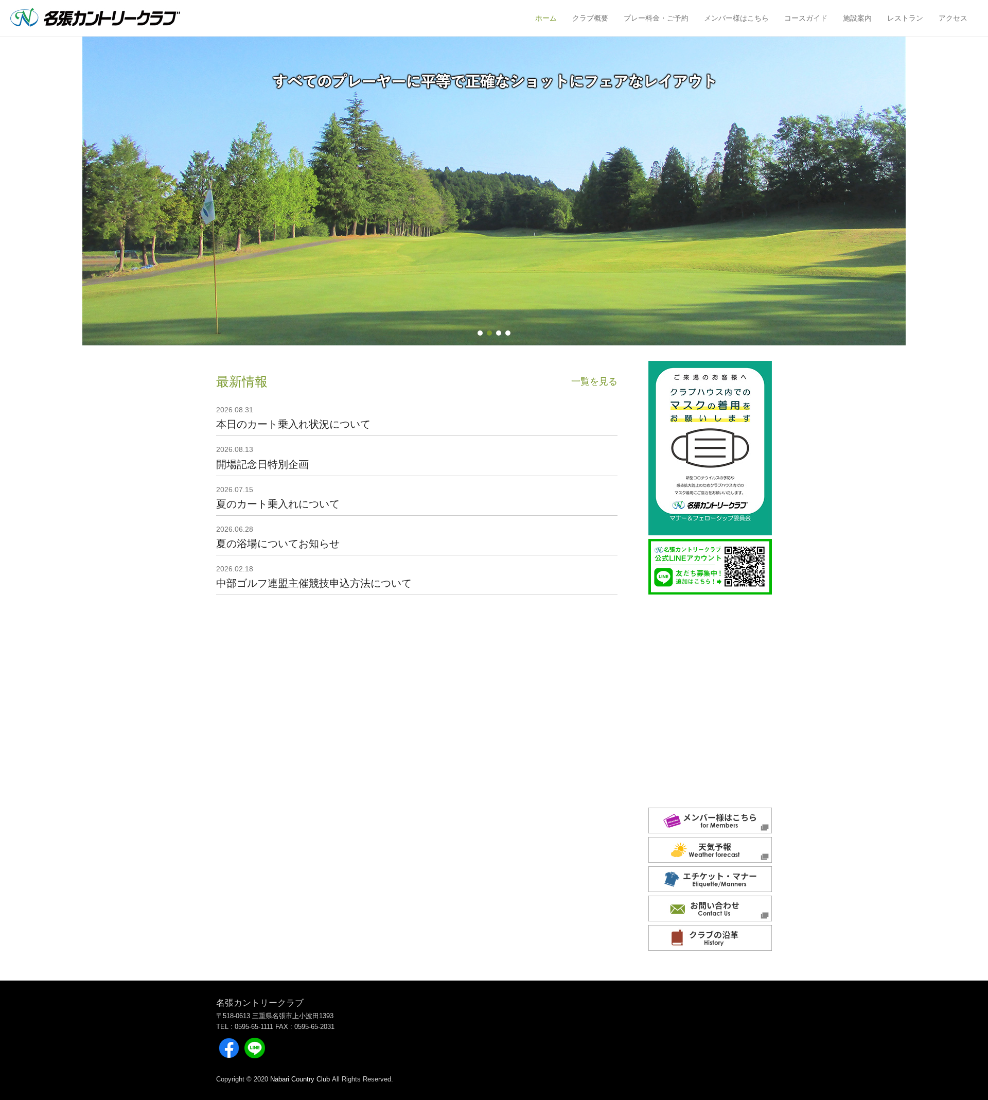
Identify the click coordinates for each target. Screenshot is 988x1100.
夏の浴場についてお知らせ (278, 543)
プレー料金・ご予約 (656, 18)
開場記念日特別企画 (262, 464)
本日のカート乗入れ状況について (293, 424)
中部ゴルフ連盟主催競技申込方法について (314, 583)
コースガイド (805, 18)
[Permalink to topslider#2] (494, 191)
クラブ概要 (590, 18)
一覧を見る (594, 381)
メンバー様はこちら (736, 18)
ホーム (546, 18)
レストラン (905, 18)
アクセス (953, 18)
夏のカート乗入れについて (278, 504)
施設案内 (857, 18)
